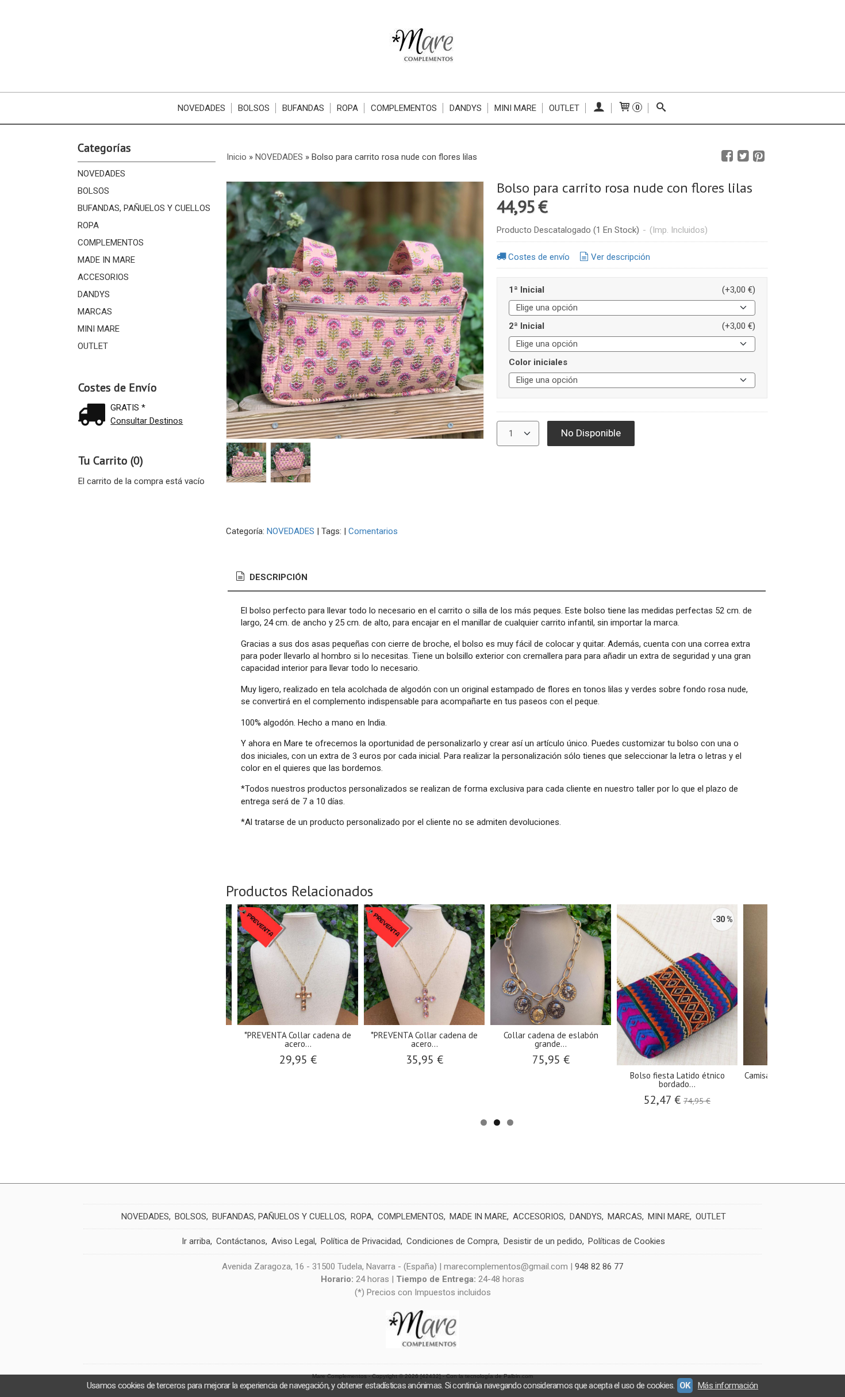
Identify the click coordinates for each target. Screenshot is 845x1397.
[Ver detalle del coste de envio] (94, 416)
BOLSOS (93, 191)
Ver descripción (620, 257)
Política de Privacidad (361, 1241)
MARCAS (95, 311)
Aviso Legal (293, 1241)
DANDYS (94, 294)
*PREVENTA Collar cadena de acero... (297, 1039)
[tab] (270, 577)
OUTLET (564, 108)
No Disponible (591, 433)
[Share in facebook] (727, 156)
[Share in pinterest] (759, 156)
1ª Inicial (526, 290)
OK (684, 1385)
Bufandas (303, 108)
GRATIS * (127, 407)
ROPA (88, 225)
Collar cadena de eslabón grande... (551, 1039)
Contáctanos (241, 1241)
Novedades (201, 108)
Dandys (466, 108)
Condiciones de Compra (452, 1241)
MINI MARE (99, 329)
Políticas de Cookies (626, 1241)
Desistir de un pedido (543, 1241)
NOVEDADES (101, 173)
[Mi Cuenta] (598, 108)
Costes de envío (539, 257)
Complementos (404, 108)
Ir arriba (196, 1241)
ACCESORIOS (103, 277)
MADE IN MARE (106, 260)
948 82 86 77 (599, 1266)
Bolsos (254, 108)
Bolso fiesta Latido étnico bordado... (677, 1079)
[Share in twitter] (743, 156)
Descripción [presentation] (277, 577)
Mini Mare (515, 108)
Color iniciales (538, 362)
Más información (728, 1385)
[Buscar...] (661, 108)
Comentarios (373, 531)
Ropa (347, 108)
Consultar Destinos (146, 421)
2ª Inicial (526, 326)
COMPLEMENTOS (111, 242)
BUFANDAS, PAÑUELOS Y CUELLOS (144, 208)
